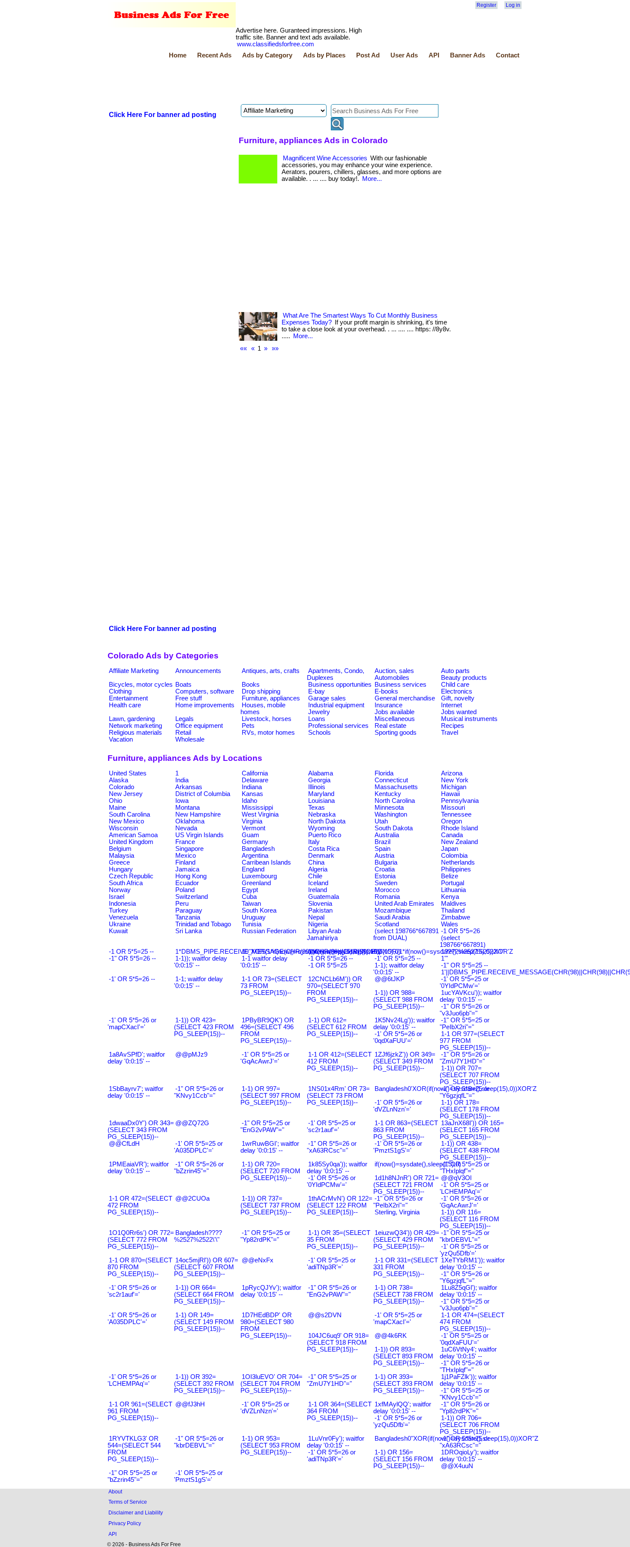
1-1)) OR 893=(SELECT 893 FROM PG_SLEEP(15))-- (403, 1356)
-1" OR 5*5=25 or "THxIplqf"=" (464, 1168)
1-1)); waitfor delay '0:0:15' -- (200, 962)
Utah (381, 821)
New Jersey (126, 793)
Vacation (121, 739)
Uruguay (254, 917)
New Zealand (459, 841)
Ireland (317, 889)
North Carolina (395, 800)
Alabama (320, 773)
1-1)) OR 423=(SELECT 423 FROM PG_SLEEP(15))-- (204, 1027)
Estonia (385, 876)
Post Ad (368, 55)
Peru (182, 903)
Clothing (120, 691)
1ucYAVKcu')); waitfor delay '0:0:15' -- (471, 996)
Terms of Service (127, 1502)
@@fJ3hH (190, 1404)
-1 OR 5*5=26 (460, 931)
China (316, 862)
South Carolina (129, 814)
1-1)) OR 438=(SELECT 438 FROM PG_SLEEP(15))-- (470, 1150)
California (255, 773)
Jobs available (394, 712)
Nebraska (322, 814)
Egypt (250, 889)
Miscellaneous (395, 718)
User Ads (404, 55)
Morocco (387, 889)
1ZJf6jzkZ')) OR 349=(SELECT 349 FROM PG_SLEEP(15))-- (404, 1061)
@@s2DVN (325, 1315)
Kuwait (118, 931)
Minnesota (389, 807)
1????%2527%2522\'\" (472, 951)
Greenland (256, 883)
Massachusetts (396, 787)
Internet (451, 705)
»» (275, 348)
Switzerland (191, 896)
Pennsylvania (460, 800)
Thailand (453, 910)
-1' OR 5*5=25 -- (398, 958)
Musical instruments (469, 718)
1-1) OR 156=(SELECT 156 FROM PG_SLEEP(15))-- (403, 1459)
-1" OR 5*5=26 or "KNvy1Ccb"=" (199, 1092)
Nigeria (318, 924)
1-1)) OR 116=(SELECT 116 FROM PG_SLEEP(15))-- (469, 1219)
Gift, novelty (457, 698)
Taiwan (251, 903)
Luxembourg (259, 876)
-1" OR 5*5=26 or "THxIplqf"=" (464, 1366)
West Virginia (260, 814)
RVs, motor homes (268, 732)
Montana (187, 807)
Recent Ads (214, 55)
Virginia (252, 821)
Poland (185, 889)
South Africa (126, 883)
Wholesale (189, 739)
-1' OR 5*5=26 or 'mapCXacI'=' (132, 1023)
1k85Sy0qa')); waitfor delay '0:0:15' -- (337, 1168)
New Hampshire (198, 814)
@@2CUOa (192, 1198)
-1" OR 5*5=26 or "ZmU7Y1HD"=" (464, 1058)
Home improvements (204, 705)
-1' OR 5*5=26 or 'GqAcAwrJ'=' (464, 1202)
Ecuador (187, 883)
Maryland (321, 793)
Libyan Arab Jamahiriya (324, 934)
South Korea (259, 910)
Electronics (456, 691)
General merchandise (405, 698)
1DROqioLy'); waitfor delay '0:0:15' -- (469, 1456)
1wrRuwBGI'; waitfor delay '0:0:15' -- (269, 1147)
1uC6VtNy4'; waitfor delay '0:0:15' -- (468, 1353)
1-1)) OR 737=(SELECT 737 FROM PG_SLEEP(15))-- (270, 1205)
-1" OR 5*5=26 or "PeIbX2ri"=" (398, 1202)
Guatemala (323, 896)
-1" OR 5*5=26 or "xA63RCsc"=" (332, 1147)
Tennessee (456, 814)
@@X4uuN (457, 1466)
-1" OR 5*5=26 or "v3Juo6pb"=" (464, 1010)
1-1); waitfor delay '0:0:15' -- (398, 969)
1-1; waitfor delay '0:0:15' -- (198, 982)
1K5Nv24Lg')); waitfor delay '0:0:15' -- (404, 1023)
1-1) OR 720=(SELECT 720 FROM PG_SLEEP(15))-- (270, 1171)
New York (454, 780)
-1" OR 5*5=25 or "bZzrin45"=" (132, 1476)
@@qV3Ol (456, 1178)
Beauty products (464, 677)
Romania (387, 896)
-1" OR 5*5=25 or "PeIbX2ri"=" (464, 1023)
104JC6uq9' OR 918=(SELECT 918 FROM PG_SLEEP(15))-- (338, 1342)
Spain (382, 848)
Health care (125, 705)
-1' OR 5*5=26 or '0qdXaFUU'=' (397, 1037)
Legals (184, 718)
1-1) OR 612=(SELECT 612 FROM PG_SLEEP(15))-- (337, 1027)
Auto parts (455, 670)
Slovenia (320, 903)
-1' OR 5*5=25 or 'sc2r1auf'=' (331, 1126)
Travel (449, 732)
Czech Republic (131, 876)
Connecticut (391, 780)
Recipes (452, 725)
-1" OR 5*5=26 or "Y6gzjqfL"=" (464, 1277)
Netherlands (458, 862)
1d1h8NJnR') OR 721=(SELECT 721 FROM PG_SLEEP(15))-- (406, 1185)
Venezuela (123, 917)
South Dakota (394, 828)
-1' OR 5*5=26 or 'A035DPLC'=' (132, 1318)
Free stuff (188, 698)
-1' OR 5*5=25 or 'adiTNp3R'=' (331, 1264)
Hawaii (450, 793)
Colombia (454, 855)
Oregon (451, 821)
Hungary (121, 869)
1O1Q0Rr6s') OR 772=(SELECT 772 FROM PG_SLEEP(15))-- (141, 1239)
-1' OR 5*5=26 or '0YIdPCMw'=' (331, 1181)
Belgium (120, 848)
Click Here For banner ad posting (162, 114)
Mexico (185, 855)
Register (486, 5)
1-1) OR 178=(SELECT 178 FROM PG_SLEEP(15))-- (470, 1109)
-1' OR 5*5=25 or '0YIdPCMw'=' (464, 982)
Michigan (453, 787)
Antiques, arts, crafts (271, 670)
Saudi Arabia (392, 917)
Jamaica (187, 869)
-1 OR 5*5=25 (327, 965)
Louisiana (321, 800)
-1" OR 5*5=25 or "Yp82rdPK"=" (265, 1236)
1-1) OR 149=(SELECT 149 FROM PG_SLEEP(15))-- (204, 1322)
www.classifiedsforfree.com (275, 44)
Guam (250, 835)
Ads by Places (324, 55)
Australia (387, 835)
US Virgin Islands (199, 835)
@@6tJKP (390, 979)
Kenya (450, 896)
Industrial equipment (336, 705)
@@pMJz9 (191, 1054)
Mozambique (393, 910)
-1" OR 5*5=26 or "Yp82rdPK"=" (464, 1408)
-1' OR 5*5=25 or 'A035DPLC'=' (198, 1147)
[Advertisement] (264, 82)
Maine (117, 807)
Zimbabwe (455, 917)
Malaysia (121, 855)
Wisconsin (123, 828)
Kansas (252, 793)
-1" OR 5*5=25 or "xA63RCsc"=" (464, 1442)
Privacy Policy (124, 1523)
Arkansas (188, 787)
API (434, 55)
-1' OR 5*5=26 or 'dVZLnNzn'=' (397, 1106)
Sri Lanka (188, 931)
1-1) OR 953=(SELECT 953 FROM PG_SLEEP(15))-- (270, 1445)
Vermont (253, 828)
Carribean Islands (266, 862)
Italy (314, 841)
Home (177, 55)
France (185, 841)
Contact (507, 55)
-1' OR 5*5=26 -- (132, 979)
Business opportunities (340, 684)
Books (251, 684)
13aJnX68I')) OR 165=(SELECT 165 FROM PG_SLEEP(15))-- (472, 1130)
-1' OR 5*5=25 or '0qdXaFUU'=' (464, 1339)
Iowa (182, 800)
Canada (452, 835)
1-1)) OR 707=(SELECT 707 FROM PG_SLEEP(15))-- (470, 1075)
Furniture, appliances (271, 698)
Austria (384, 855)
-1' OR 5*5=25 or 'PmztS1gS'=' (198, 1476)
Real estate (390, 725)
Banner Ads (467, 55)
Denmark (321, 855)
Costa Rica (323, 848)
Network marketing (135, 725)
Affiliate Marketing (134, 670)
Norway (120, 889)
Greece (119, 862)
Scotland (387, 924)
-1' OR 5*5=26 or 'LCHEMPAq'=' (132, 1380)
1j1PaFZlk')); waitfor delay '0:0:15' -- (468, 1380)
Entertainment (128, 698)
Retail (183, 732)
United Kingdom (131, 841)
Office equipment (199, 725)
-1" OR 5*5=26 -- (132, 958)
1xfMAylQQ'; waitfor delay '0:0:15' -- (402, 1408)
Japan (449, 848)
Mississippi (257, 807)
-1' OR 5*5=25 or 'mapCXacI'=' (397, 1318)
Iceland (318, 883)
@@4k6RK (391, 1335)
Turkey (118, 910)
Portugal (452, 883)
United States (128, 773)
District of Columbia (202, 793)
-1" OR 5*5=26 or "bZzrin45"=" (199, 1168)
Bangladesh (258, 848)
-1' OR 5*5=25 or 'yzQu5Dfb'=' (464, 1250)
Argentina (255, 855)
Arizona (451, 773)
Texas (316, 807)
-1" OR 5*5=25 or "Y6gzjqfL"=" (464, 1092)
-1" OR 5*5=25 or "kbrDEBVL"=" (464, 1236)
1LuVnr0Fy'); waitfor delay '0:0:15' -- (335, 1442)
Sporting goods (396, 732)
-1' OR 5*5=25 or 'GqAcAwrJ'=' (264, 1058)
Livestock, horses (266, 718)
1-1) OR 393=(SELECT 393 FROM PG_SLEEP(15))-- (403, 1383)
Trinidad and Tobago (203, 924)
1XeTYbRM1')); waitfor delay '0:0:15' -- (472, 1264)
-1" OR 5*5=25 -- (464, 965)
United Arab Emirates (404, 903)
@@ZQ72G (192, 1123)
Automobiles (392, 677)
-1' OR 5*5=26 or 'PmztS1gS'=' (397, 1147)
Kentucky (388, 793)
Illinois (316, 787)
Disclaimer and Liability (135, 1512)
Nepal (316, 917)
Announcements (198, 670)
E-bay (316, 691)
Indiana (252, 787)
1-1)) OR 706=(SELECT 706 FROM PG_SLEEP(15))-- (470, 1425)
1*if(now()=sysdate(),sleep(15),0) (354, 951)
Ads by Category (267, 55)
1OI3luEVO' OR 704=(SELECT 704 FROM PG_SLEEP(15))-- (271, 1383)
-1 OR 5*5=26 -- (330, 958)
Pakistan (320, 910)
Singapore (189, 848)
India (182, 780)
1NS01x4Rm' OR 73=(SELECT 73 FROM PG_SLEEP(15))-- (338, 1095)
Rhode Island (459, 828)
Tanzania (187, 917)
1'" (444, 958)
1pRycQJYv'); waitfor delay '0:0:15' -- (270, 1291)
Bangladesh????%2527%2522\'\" (198, 1236)
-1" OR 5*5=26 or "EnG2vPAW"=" (332, 1291)
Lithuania (453, 889)
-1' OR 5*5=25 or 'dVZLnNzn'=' (264, 1408)
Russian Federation (269, 931)
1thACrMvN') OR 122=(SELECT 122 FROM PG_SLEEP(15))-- (339, 1205)
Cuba (249, 896)
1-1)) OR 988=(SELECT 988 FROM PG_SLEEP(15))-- (403, 999)
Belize (449, 876)
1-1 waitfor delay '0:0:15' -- (264, 962)
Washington (391, 814)
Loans (316, 718)
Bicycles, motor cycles (141, 684)
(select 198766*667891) (463, 941)
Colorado (121, 787)
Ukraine (120, 924)
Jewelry (319, 712)
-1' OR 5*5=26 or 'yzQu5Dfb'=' (397, 1421)
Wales (449, 924)
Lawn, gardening (132, 718)
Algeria (317, 869)
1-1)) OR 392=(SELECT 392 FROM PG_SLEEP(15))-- (204, 1383)
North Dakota (326, 821)
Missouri (453, 807)
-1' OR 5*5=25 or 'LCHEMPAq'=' (464, 1188)
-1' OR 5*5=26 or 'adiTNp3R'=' (331, 1456)
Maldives (453, 903)
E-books (386, 691)
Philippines (456, 869)
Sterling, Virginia (397, 1212)
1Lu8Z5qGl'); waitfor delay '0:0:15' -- (468, 1291)
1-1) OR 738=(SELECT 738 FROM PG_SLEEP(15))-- (403, 1294)
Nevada (186, 828)
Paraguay (188, 910)
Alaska (118, 780)
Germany (255, 841)
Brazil (382, 841)
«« (243, 348)
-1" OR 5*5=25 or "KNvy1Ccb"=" (464, 1394)
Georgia (319, 780)
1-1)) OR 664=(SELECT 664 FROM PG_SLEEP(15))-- (204, 1294)
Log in (513, 5)
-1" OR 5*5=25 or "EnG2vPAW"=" (265, 1126)
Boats (183, 684)
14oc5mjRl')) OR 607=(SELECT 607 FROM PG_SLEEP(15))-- (206, 1267)
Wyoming (321, 828)
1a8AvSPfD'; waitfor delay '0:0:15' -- (136, 1058)
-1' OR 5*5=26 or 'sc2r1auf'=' (132, 1291)
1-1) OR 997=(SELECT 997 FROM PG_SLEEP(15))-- (270, 1095)
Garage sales (327, 698)
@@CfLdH (124, 1143)
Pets (248, 725)
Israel (116, 896)
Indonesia (122, 903)
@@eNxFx (257, 1260)
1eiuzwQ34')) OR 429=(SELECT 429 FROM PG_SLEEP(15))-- (406, 1239)
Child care (455, 684)
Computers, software (204, 691)
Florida (384, 773)
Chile (315, 876)
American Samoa (133, 835)
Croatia (385, 869)
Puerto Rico (324, 835)
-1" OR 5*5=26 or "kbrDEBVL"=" (199, 1442)
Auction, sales (394, 670)
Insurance (388, 705)
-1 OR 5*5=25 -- (131, 951)
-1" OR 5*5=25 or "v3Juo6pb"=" (464, 1305)
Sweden (386, 883)
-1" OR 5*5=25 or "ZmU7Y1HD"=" (332, 1380)
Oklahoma (189, 821)
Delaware (255, 780)
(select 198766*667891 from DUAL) (406, 934)
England (253, 869)
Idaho (249, 800)
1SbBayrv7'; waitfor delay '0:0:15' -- (135, 1092)
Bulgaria (386, 862)
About (115, 1491)
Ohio (115, 800)
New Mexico (126, 821)
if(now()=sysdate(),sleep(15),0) (418, 1164)
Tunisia (251, 924)
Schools (319, 732)
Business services (400, 684)
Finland (185, 862)
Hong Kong (191, 876)
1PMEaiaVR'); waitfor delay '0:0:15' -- (138, 1168)
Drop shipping (261, 691)
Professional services (338, 725)
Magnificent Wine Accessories (325, 158)
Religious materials (135, 732)
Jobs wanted (459, 712)
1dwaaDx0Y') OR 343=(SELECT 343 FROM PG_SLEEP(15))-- (141, 1130)
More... (372, 178)
